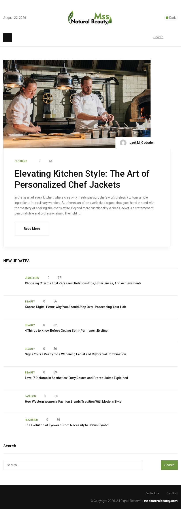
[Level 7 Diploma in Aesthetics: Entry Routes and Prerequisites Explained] (12, 378)
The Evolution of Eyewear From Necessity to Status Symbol (67, 425)
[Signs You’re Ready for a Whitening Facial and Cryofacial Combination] (12, 354)
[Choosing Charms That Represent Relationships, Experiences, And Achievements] (12, 283)
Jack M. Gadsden (142, 142)
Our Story (172, 493)
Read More (32, 228)
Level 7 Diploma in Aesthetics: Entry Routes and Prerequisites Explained (76, 378)
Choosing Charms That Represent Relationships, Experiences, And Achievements (83, 283)
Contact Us (152, 493)
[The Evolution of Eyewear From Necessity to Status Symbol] (12, 425)
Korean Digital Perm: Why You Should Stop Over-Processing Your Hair (75, 307)
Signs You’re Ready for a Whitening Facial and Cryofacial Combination (75, 354)
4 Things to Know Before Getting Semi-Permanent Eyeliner (67, 330)
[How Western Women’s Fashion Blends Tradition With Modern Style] (12, 402)
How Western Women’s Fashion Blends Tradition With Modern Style (73, 401)
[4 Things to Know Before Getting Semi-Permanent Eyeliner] (12, 331)
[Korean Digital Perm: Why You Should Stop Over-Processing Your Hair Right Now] (12, 307)
